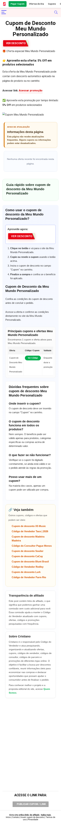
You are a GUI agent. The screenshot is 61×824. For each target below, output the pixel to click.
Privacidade (33, 819)
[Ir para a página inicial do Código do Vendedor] (4, 4)
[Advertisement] (30, 738)
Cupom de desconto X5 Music (29, 526)
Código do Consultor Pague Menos (32, 545)
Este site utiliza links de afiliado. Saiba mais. (30, 815)
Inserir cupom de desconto (32, 817)
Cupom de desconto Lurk (26, 572)
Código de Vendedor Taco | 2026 (30, 531)
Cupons (52, 4)
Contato (15, 817)
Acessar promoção (30, 90)
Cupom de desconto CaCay (27, 556)
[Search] (56, 12)
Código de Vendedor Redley (27, 566)
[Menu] (4, 12)
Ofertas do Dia (36, 4)
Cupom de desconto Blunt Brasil (30, 561)
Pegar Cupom (18, 4)
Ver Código (33, 358)
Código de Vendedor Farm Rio (29, 577)
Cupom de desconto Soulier (27, 551)
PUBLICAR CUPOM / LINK (31, 804)
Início (8, 817)
